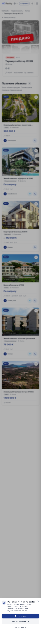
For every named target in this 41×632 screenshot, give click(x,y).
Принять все (20, 616)
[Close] (38, 601)
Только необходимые (20, 622)
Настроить (21, 627)
